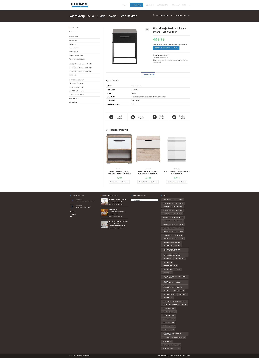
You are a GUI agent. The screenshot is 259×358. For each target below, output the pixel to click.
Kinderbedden (74, 32)
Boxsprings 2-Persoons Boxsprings (175, 305)
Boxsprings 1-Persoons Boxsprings (175, 301)
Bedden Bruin (167, 262)
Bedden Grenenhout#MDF (171, 269)
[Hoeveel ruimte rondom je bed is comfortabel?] (104, 201)
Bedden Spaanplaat (169, 294)
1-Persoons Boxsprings (76, 80)
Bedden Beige (167, 258)
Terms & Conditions (176, 355)
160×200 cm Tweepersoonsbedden (80, 67)
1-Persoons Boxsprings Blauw (173, 203)
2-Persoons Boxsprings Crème (173, 231)
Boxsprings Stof (168, 329)
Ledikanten (72, 44)
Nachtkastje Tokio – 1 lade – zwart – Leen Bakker (175, 15)
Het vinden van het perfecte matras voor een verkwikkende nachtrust (118, 223)
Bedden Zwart (167, 297)
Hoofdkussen (73, 98)
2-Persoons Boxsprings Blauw (173, 224)
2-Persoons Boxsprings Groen (173, 238)
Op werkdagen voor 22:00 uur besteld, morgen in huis (149, 97)
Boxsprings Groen (169, 326)
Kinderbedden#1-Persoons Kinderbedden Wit (172, 333)
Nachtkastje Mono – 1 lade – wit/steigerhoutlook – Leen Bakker (119, 172)
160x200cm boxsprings (76, 91)
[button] (147, 29)
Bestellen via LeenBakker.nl (166, 48)
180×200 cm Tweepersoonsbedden (80, 71)
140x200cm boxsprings (76, 87)
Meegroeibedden (74, 48)
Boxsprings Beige (168, 308)
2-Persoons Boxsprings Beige (172, 221)
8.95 (133, 104)
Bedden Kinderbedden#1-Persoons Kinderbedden (174, 277)
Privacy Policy (186, 355)
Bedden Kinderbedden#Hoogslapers (172, 281)
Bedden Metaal (179, 290)
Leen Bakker (136, 100)
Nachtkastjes (164, 58)
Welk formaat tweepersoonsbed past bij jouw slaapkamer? (117, 211)
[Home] (153, 15)
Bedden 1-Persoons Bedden (172, 242)
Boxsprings (73, 75)
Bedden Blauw (180, 258)
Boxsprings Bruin (169, 315)
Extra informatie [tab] (148, 74)
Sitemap (72, 212)
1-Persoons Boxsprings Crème (173, 210)
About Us (159, 355)
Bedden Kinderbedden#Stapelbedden (172, 286)
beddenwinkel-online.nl (83, 207)
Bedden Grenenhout (170, 266)
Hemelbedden (73, 36)
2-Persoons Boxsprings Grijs (172, 235)
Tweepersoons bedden (77, 59)
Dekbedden (73, 102)
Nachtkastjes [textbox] (144, 200)
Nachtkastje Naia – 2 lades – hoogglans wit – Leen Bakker (177, 172)
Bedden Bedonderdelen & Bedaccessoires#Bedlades (171, 249)
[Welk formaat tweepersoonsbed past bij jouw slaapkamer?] (104, 212)
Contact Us (166, 355)
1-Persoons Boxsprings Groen (173, 217)
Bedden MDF (167, 290)
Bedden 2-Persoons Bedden (172, 245)
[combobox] (144, 200)
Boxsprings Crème (169, 319)
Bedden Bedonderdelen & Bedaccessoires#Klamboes (172, 254)
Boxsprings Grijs (168, 322)
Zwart (159, 62)
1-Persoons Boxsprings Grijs (172, 214)
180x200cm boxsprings (76, 94)
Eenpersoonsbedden (76, 55)
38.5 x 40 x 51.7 (136, 86)
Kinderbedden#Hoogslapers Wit (174, 338)
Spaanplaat (135, 89)
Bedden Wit (182, 294)
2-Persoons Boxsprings (76, 83)
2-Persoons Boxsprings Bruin (173, 228)
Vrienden (73, 214)
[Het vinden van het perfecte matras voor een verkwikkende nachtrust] (104, 224)
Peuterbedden (73, 51)
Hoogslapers (73, 40)
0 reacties (120, 204)
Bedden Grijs (167, 273)
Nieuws (72, 217)
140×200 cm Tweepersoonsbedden (80, 64)
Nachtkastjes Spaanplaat (172, 60)
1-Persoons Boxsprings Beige (172, 199)
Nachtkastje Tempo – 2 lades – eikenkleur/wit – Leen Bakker (148, 172)
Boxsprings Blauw (169, 312)
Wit (179, 348)
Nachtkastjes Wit (169, 348)
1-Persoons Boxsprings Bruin (173, 207)
